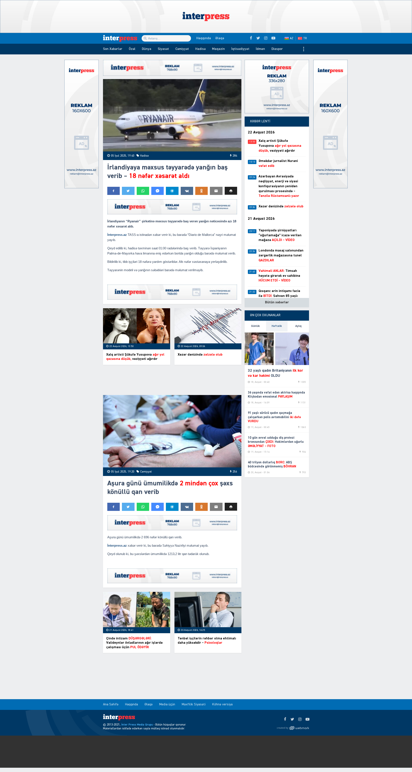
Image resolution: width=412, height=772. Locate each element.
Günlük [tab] (255, 326)
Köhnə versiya (222, 704)
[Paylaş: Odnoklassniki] (201, 191)
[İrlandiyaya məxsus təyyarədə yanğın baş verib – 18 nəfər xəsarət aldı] (172, 115)
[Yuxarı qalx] (400, 760)
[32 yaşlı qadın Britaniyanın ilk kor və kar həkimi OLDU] (277, 348)
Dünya (146, 49)
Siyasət (163, 49)
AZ (291, 38)
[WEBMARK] (293, 728)
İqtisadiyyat (240, 49)
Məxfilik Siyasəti (194, 704)
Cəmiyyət (182, 49)
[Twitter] (292, 719)
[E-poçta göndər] (216, 191)
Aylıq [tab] (298, 326)
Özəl (132, 49)
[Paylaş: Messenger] (157, 191)
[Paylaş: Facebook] (113, 191)
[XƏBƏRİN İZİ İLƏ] (122, 38)
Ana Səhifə (110, 704)
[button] (231, 191)
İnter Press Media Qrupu (137, 724)
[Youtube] (307, 719)
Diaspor (277, 49)
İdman (260, 49)
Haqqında (203, 38)
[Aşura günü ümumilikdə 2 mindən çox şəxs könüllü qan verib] (172, 431)
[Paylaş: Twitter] (128, 191)
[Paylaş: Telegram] (172, 191)
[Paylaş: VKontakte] (187, 191)
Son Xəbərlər (112, 49)
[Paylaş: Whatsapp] (143, 191)
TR (305, 38)
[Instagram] (300, 719)
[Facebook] (285, 719)
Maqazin (218, 49)
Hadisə (200, 49)
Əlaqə (219, 38)
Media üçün (167, 704)
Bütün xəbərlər (277, 302)
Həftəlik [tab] (277, 326)
